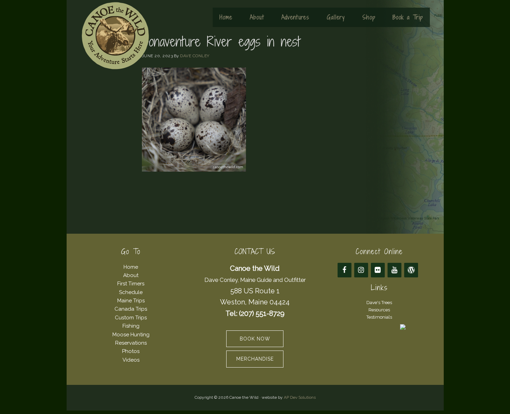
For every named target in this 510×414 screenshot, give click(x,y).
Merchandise (255, 359)
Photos (130, 351)
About (130, 275)
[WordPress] (411, 270)
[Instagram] (361, 270)
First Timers (130, 284)
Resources (379, 309)
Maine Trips (131, 300)
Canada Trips (130, 309)
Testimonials (379, 317)
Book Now (255, 339)
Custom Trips (131, 317)
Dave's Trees (379, 302)
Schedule (131, 292)
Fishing (130, 326)
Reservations (131, 343)
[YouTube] (394, 270)
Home (131, 267)
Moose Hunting (131, 334)
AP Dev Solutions (300, 397)
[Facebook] (344, 270)
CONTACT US (255, 252)
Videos (130, 360)
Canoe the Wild (115, 35)
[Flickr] (378, 270)
